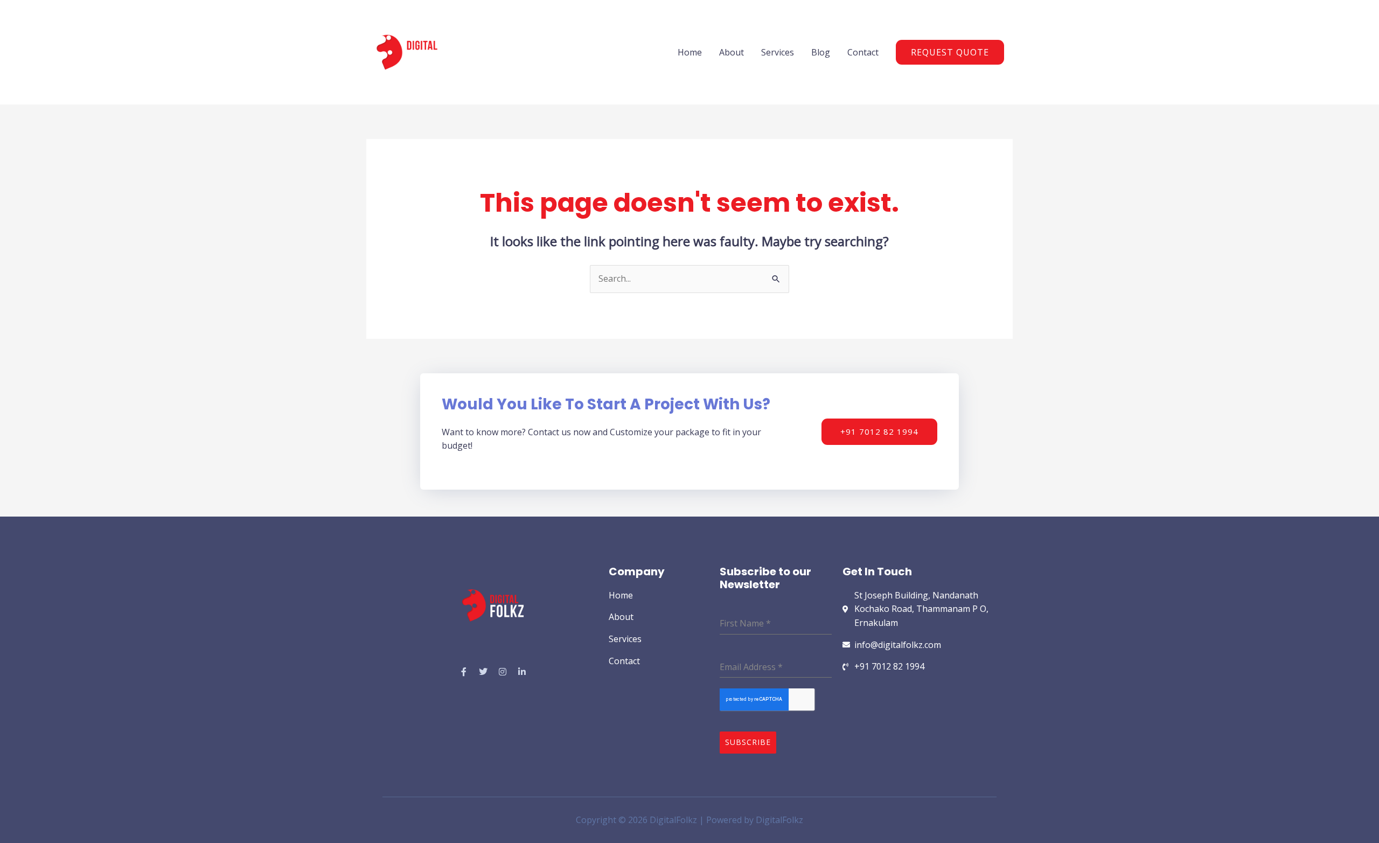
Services (777, 52)
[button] (950, 52)
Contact (863, 52)
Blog (820, 52)
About (731, 52)
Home (690, 52)
